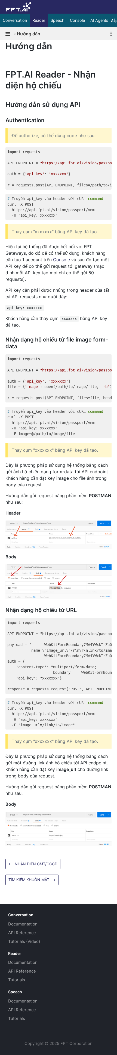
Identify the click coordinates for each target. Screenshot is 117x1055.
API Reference (22, 932)
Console (77, 20)
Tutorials (16, 979)
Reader (38, 20)
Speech (57, 20)
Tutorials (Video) (24, 941)
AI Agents (99, 20)
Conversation (15, 20)
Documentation (23, 924)
